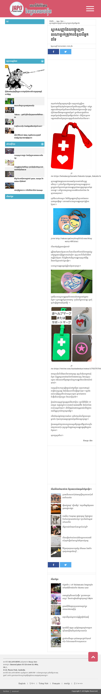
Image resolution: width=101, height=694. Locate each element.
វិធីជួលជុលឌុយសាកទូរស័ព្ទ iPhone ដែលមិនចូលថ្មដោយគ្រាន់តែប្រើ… (77, 550)
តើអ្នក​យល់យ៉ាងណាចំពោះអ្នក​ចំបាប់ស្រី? (75, 526)
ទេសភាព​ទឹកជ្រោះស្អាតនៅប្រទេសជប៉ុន (24, 105)
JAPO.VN (31, 672)
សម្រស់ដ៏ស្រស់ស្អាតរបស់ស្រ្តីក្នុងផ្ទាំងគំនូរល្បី (75, 617)
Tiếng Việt (43, 683)
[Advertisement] (71, 78)
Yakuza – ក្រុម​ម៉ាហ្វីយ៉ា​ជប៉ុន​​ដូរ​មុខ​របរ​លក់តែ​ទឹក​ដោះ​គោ (28, 116)
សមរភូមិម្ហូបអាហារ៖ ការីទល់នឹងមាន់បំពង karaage (28, 190)
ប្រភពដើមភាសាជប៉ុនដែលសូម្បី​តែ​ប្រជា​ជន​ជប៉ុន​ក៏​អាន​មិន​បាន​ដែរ (77, 496)
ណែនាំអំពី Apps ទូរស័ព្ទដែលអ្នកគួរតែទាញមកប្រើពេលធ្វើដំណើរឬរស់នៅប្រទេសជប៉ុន (77, 629)
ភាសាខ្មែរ (67, 683)
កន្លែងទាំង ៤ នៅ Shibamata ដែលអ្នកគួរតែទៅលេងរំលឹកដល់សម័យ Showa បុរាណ (77, 586)
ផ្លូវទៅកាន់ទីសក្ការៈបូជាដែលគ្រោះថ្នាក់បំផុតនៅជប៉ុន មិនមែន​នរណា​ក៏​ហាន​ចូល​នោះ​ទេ (76, 640)
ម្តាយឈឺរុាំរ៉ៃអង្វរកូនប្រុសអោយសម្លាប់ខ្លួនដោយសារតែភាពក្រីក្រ (74, 608)
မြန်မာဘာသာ (78, 683)
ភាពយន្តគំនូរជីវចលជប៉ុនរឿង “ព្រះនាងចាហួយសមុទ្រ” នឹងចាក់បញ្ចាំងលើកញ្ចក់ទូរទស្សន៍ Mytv (77, 597)
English (22, 683)
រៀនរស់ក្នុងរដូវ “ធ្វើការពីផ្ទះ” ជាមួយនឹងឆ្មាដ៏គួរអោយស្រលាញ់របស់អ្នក (78, 507)
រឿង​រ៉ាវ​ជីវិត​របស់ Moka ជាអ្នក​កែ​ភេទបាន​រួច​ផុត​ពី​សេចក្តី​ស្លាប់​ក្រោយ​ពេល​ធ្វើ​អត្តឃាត (27, 136)
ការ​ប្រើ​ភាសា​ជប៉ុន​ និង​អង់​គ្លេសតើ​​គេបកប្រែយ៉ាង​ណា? (28, 126)
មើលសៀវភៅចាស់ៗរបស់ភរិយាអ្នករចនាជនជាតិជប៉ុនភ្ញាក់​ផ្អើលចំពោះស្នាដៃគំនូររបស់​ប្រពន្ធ (76, 539)
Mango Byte (32, 661)
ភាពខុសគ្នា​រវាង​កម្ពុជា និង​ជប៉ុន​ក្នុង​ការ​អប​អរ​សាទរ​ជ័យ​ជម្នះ (28, 156)
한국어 (32, 683)
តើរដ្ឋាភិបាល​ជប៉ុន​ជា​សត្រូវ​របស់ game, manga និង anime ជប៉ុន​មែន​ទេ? (28, 180)
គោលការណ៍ (15, 691)
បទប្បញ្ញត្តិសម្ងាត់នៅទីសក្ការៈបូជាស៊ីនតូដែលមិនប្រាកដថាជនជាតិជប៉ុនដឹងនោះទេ (28, 168)
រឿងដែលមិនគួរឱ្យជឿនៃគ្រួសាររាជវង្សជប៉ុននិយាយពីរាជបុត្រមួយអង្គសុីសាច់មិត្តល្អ (23, 93)
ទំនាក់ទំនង (6, 691)
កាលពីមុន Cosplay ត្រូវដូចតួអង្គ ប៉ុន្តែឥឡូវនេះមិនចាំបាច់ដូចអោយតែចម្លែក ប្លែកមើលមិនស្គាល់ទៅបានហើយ (77, 519)
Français (56, 683)
